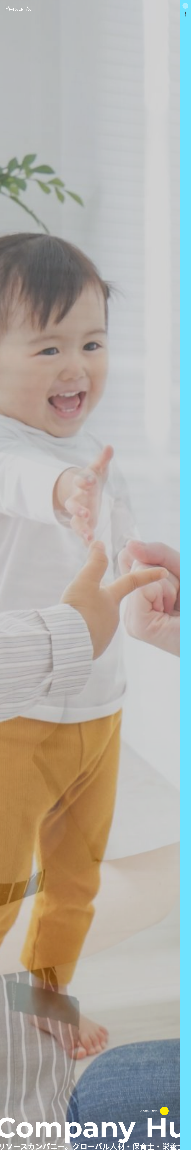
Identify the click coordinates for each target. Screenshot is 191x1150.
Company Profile (149, 1111)
